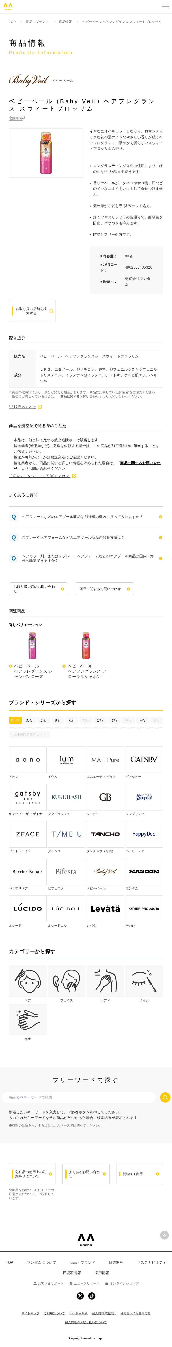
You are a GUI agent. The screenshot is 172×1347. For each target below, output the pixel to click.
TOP (9, 1262)
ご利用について (54, 1313)
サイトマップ (30, 1313)
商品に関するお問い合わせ (79, 396)
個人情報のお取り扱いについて (86, 1322)
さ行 (57, 720)
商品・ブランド (82, 1262)
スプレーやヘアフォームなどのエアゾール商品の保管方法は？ (73, 537)
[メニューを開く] (165, 6)
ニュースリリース (87, 1283)
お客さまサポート (51, 1283)
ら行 (142, 720)
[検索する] (165, 1097)
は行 (100, 720)
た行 (72, 720)
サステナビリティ (151, 1262)
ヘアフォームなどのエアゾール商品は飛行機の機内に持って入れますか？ (82, 517)
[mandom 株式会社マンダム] (86, 1240)
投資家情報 (72, 1273)
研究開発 (116, 1262)
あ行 (29, 720)
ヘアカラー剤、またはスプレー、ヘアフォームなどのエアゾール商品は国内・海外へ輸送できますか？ (88, 558)
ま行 (114, 720)
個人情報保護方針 (104, 1313)
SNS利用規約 (78, 1313)
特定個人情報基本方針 (135, 1313)
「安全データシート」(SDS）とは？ (39, 476)
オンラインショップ (124, 1283)
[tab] (28, 984)
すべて (15, 720)
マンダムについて (41, 1262)
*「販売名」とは (22, 407)
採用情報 (102, 1273)
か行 (43, 720)
